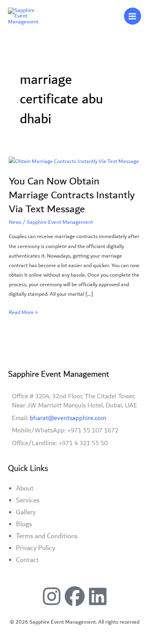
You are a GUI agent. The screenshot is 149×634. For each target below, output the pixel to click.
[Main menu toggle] (132, 16)
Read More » (23, 312)
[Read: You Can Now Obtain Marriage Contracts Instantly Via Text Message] (74, 161)
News (15, 222)
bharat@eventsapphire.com (68, 418)
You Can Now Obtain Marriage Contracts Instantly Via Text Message (72, 195)
